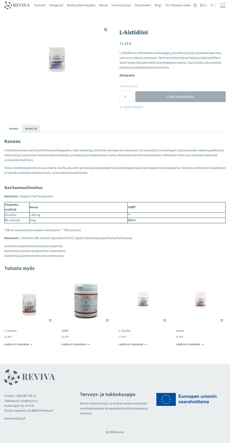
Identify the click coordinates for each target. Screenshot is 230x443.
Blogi (158, 5)
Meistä (103, 5)
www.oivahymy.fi (15, 418)
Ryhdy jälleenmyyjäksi (81, 5)
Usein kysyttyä (120, 5)
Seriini (180, 331)
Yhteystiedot (142, 5)
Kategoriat (56, 5)
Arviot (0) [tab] (31, 128)
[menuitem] (213, 5)
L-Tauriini (124, 331)
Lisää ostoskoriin (180, 96)
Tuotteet (40, 5)
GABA (64, 331)
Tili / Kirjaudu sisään (178, 5)
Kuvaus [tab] (13, 128)
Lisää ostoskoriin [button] (16, 344)
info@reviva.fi (29, 401)
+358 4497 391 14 (25, 396)
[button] (106, 30)
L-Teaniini (10, 331)
